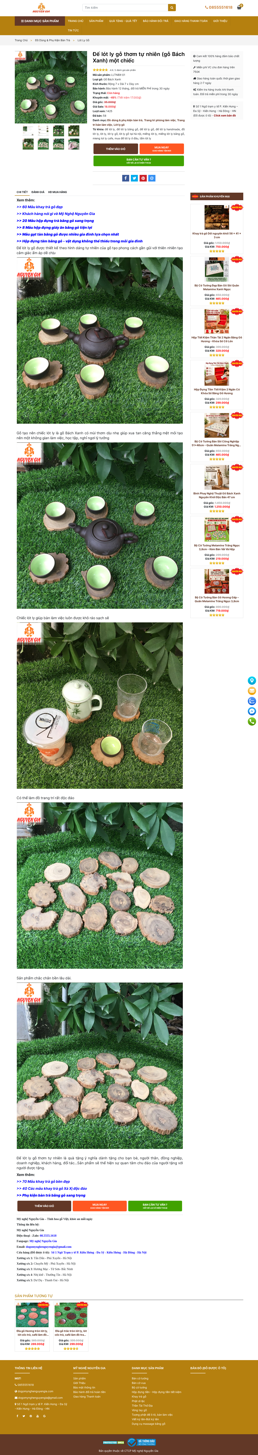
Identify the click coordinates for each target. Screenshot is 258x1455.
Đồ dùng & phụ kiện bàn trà (52, 40)
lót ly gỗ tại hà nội (130, 133)
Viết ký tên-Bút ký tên (145, 1419)
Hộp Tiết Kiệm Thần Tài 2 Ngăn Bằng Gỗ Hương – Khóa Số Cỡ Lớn (217, 339)
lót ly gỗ (112, 133)
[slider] (100, 69)
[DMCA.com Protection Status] (114, 1442)
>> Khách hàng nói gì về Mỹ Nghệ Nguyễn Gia (56, 214)
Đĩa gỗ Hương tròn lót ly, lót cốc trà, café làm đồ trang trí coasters (32, 1333)
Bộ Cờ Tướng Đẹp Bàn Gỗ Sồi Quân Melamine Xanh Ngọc (217, 287)
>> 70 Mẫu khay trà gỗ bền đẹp (43, 1181)
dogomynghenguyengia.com (35, 1391)
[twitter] (24, 1416)
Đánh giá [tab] (38, 192)
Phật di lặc (138, 1401)
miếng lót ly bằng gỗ (171, 133)
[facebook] (17, 1416)
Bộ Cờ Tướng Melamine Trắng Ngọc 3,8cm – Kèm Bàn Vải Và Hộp (217, 547)
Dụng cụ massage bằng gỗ (148, 1423)
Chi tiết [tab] (22, 192)
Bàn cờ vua (139, 1382)
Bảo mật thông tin (84, 1387)
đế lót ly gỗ (147, 129)
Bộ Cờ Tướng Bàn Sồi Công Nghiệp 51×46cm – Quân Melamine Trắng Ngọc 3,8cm (217, 443)
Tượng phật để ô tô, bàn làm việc (152, 1414)
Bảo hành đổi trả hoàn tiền (89, 1392)
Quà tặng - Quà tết (123, 20)
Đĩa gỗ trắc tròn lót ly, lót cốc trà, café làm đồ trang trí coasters (71, 1333)
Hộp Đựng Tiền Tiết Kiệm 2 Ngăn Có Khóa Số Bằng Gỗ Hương (217, 391)
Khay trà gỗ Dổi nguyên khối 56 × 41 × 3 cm (216, 235)
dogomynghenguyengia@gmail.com (40, 1397)
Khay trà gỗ (139, 1396)
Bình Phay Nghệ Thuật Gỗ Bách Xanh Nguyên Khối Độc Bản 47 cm (216, 495)
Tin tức (73, 30)
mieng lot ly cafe (103, 138)
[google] (44, 1416)
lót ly (103, 133)
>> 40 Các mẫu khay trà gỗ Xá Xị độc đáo (52, 1188)
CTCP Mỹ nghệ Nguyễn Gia (141, 1450)
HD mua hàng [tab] (57, 192)
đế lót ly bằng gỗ (127, 129)
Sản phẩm (96, 20)
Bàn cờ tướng (140, 1378)
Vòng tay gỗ (139, 1410)
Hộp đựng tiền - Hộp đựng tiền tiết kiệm (156, 1392)
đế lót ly (110, 129)
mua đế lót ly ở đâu (126, 138)
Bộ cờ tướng (139, 1387)
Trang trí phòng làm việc (160, 120)
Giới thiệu (220, 20)
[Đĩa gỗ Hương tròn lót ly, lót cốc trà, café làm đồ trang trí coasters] (32, 1315)
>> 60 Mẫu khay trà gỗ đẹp (40, 207)
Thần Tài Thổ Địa (142, 1405)
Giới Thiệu (79, 1382)
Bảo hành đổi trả (155, 20)
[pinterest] (31, 1416)
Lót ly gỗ (83, 40)
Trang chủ (75, 20)
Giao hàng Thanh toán (190, 20)
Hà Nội (141, 1252)
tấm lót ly (145, 138)
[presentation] (22, 1332)
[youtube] (38, 1416)
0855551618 (221, 7)
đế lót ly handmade (168, 129)
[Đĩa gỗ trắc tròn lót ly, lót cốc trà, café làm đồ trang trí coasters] (71, 1315)
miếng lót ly (150, 133)
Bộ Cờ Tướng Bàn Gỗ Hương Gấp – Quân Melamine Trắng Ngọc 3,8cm (217, 599)
